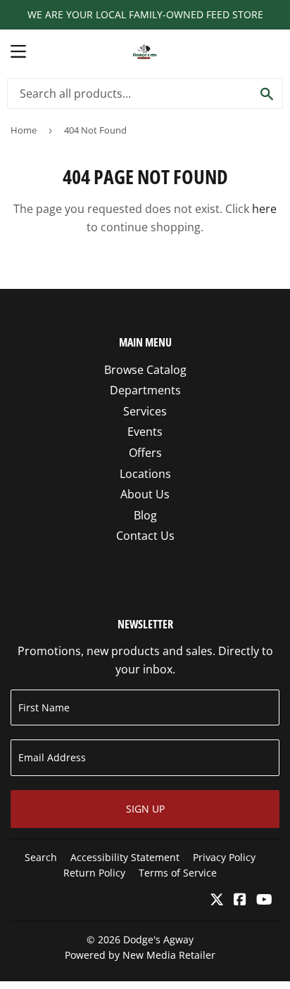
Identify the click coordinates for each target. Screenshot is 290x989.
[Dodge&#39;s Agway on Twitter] (217, 900)
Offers (145, 452)
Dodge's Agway (158, 939)
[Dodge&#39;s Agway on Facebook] (240, 900)
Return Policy (94, 872)
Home (24, 130)
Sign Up (145, 808)
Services (145, 411)
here (264, 208)
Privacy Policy (224, 857)
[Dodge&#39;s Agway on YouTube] (264, 900)
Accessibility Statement (124, 857)
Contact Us (145, 535)
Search (41, 857)
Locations (145, 473)
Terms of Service (178, 872)
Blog (145, 515)
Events (145, 431)
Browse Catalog (145, 369)
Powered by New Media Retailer (140, 955)
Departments (145, 390)
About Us (145, 494)
